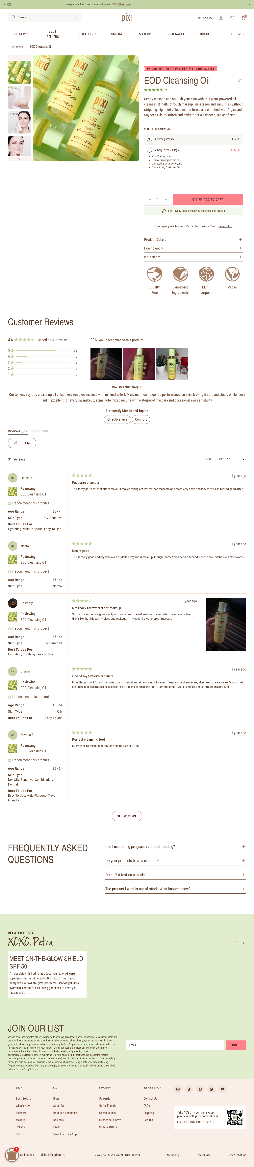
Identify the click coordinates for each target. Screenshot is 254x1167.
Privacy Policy (203, 1155)
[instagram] (178, 1089)
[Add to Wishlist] (240, 80)
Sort (208, 459)
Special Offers (108, 1127)
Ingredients (152, 257)
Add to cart (207, 199)
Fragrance (176, 34)
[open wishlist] (232, 17)
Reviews (58, 1120)
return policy (225, 226)
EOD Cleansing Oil (40, 46)
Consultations (107, 1113)
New (22, 34)
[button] (42, 350)
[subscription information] (168, 129)
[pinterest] (211, 1089)
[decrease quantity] (150, 199)
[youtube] (222, 1089)
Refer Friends (107, 1106)
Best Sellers (52, 34)
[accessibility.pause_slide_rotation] (9, 4)
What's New (23, 1106)
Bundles (207, 34)
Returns (148, 1120)
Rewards (207, 17)
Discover (237, 34)
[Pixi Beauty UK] (127, 18)
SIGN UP (235, 1045)
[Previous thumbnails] (19, 57)
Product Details (155, 239)
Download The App (65, 1134)
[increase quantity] (166, 199)
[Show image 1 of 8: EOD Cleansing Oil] (19, 72)
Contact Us (150, 1098)
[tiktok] (189, 1089)
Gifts (19, 1134)
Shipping (148, 1113)
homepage (16, 46)
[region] (139, 364)
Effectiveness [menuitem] (117, 419)
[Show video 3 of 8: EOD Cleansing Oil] (19, 122)
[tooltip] (140, 387)
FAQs (146, 1106)
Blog (56, 1098)
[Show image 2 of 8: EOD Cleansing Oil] (19, 97)
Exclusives (88, 34)
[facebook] (200, 1089)
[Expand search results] (76, 17)
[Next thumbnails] (19, 159)
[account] (220, 17)
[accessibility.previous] (5, 4)
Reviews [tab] (18, 432)
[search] (13, 17)
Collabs (20, 1127)
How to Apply (153, 248)
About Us (58, 1106)
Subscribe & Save (110, 1120)
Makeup (145, 34)
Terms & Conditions (236, 1155)
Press (57, 1127)
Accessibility (173, 1155)
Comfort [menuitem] (141, 419)
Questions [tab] (40, 432)
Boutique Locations (65, 1113)
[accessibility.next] (249, 4)
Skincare (116, 34)
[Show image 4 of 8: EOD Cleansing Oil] (19, 147)
